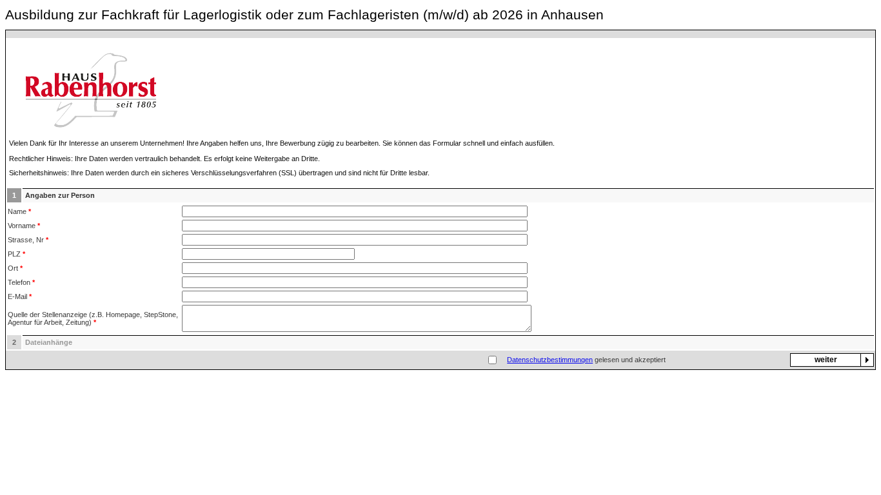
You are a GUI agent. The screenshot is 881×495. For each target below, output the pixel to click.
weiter (826, 359)
